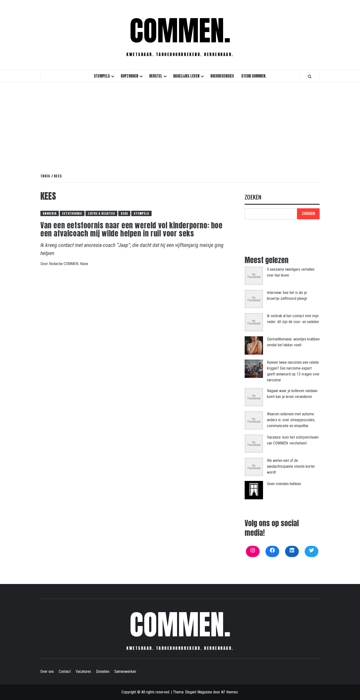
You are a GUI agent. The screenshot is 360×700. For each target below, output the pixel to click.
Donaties (102, 671)
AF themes (229, 692)
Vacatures (83, 671)
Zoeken (253, 197)
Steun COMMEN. (253, 76)
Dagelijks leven (186, 76)
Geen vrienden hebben (284, 483)
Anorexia (49, 213)
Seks (124, 213)
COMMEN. (180, 30)
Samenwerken (125, 671)
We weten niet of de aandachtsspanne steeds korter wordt (291, 466)
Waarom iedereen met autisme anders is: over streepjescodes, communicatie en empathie (291, 420)
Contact (65, 671)
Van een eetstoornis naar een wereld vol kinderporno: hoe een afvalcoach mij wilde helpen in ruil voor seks (131, 229)
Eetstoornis (72, 213)
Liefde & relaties (101, 213)
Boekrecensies (222, 76)
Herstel (155, 76)
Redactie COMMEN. (64, 263)
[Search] (310, 76)
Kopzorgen (129, 76)
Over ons (47, 671)
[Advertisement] (180, 122)
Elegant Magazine (198, 692)
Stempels (102, 76)
